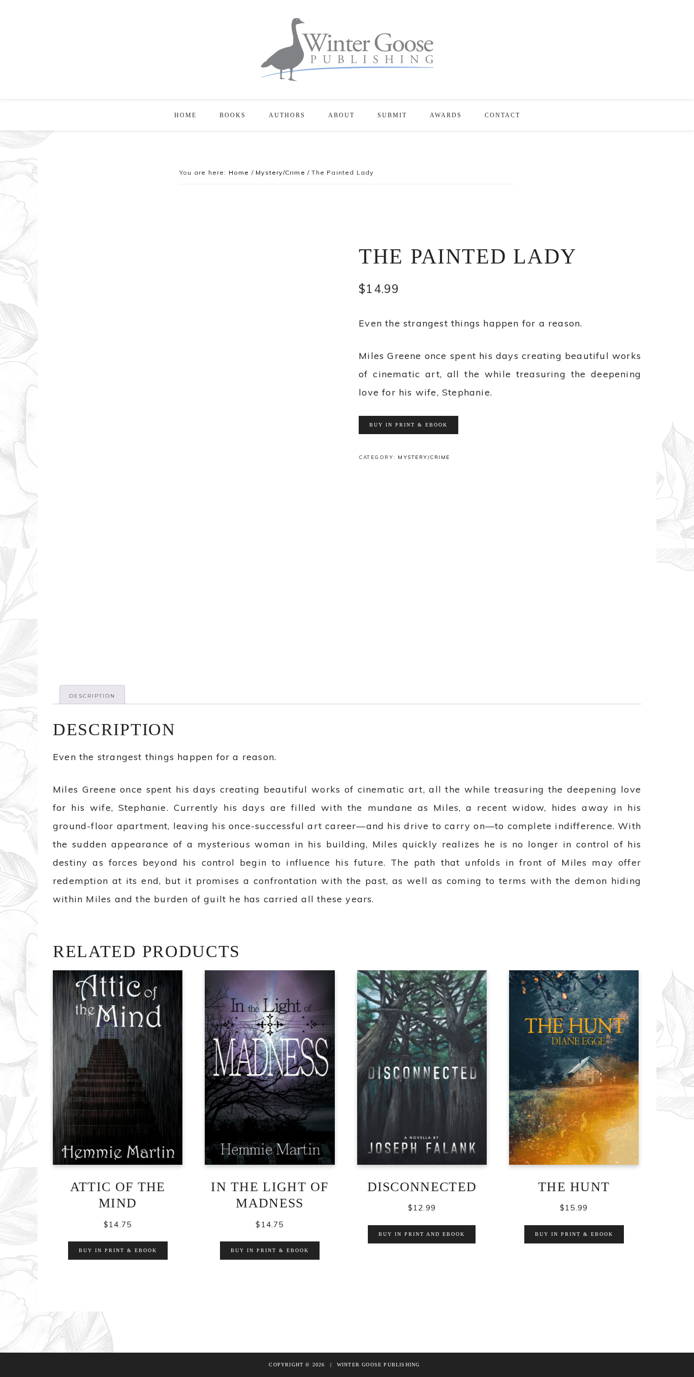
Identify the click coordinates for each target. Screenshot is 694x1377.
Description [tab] (92, 696)
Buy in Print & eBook (408, 425)
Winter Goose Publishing (347, 49)
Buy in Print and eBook (421, 1234)
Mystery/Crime (280, 172)
